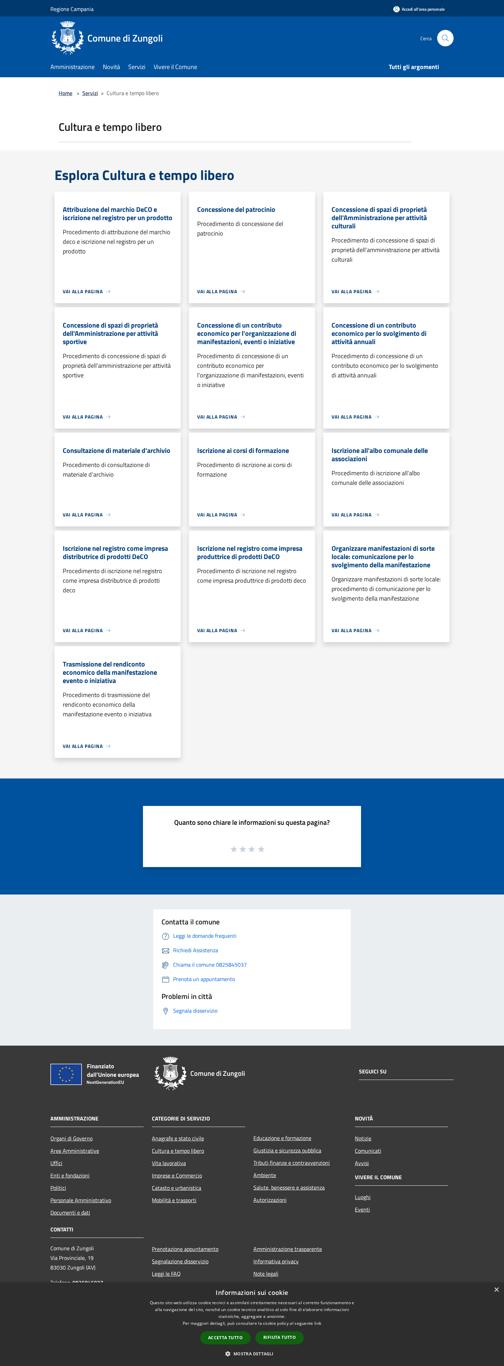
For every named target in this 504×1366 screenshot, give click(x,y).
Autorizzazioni (270, 1200)
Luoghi (363, 1197)
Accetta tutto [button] (225, 1338)
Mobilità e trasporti (174, 1200)
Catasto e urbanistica (176, 1188)
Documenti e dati (70, 1212)
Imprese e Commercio (177, 1175)
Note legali (265, 1274)
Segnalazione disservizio (180, 1261)
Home (65, 93)
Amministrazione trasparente (287, 1249)
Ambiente (264, 1175)
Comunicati (368, 1151)
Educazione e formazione (282, 1138)
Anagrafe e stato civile (178, 1138)
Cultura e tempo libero (178, 1151)
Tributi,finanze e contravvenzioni (291, 1163)
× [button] (496, 1290)
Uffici (56, 1163)
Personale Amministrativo (80, 1200)
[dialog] (252, 1324)
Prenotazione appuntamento (185, 1249)
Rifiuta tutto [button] (279, 1337)
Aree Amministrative (74, 1151)
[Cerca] (445, 38)
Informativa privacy (276, 1261)
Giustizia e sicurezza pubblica (287, 1150)
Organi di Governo (71, 1138)
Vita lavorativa (169, 1163)
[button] (251, 1354)
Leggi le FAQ (166, 1274)
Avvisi (362, 1163)
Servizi (90, 93)
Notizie (363, 1138)
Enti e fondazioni (69, 1175)
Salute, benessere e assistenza (289, 1187)
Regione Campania (72, 9)
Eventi (362, 1209)
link (317, 1323)
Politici (58, 1188)
